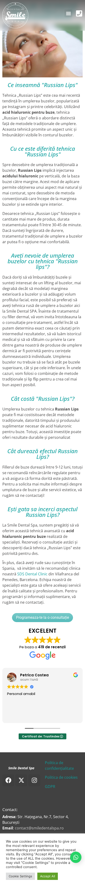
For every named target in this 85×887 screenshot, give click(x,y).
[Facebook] (8, 780)
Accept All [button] (47, 876)
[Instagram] (34, 780)
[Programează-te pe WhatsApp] (74, 857)
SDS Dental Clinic (32, 574)
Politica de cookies (61, 777)
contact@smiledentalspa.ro (39, 828)
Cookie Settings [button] (20, 876)
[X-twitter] (21, 780)
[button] (68, 13)
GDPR (50, 786)
